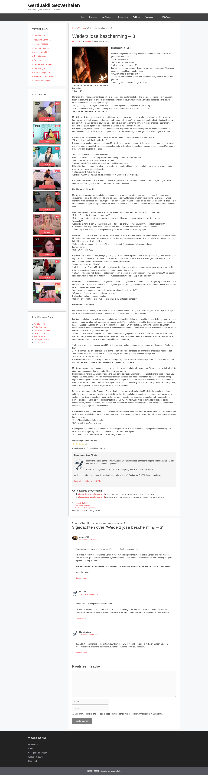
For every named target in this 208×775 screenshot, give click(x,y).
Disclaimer (33, 745)
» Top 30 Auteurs (39, 56)
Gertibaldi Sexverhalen (54, 5)
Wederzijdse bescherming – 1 (91, 494)
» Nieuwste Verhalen (41, 40)
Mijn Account (167, 17)
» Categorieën (38, 36)
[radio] (73, 444)
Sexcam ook (39, 333)
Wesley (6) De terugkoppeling (86, 508)
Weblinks (136, 17)
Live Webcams (108, 17)
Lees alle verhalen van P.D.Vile (87, 481)
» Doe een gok (38, 68)
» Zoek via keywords (41, 72)
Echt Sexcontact (41, 327)
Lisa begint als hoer (82, 505)
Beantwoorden (81, 578)
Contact (31, 749)
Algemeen (149, 17)
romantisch (79, 503)
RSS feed (32, 761)
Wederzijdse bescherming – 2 (91, 497)
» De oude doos (39, 60)
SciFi (86, 503)
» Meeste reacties (40, 44)
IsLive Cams (39, 342)
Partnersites (123, 17)
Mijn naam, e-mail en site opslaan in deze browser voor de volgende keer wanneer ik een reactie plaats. (119, 714)
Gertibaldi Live (40, 324)
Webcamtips (39, 336)
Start (82, 17)
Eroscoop (93, 17)
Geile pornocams (41, 339)
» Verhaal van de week (42, 64)
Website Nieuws (35, 757)
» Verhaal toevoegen (41, 81)
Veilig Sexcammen (42, 330)
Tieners (81, 28)
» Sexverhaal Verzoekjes (43, 76)
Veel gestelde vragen (37, 753)
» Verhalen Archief (40, 52)
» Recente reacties (40, 48)
